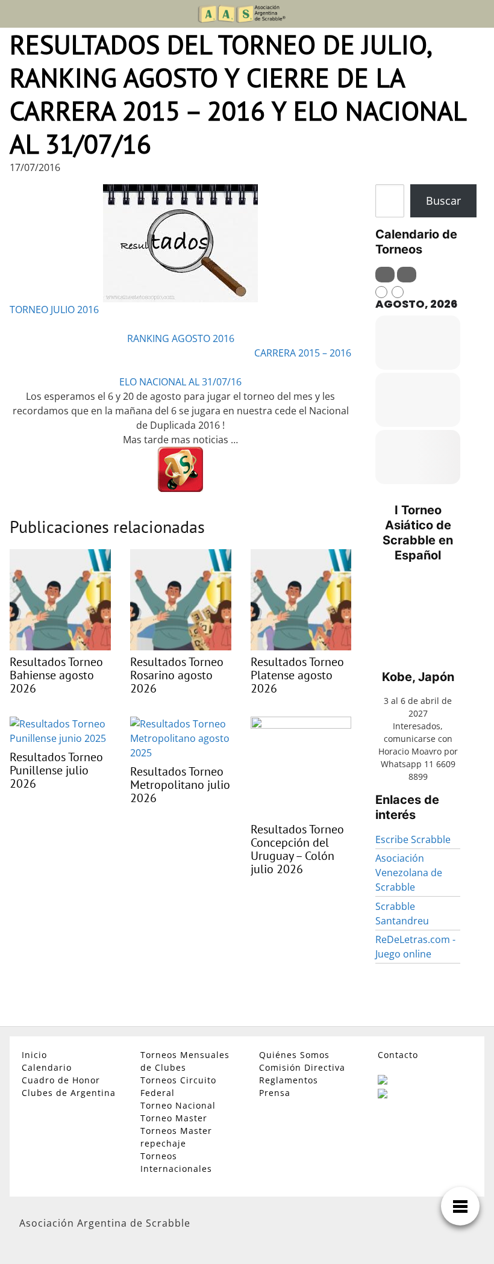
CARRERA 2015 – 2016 (302, 353)
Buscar (443, 200)
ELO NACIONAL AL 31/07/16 (180, 381)
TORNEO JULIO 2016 (54, 309)
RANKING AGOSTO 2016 (180, 338)
